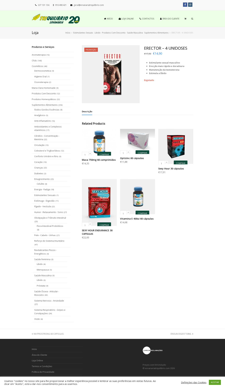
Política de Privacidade (43, 371)
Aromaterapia (39, 54)
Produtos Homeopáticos (44, 99)
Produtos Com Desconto (44, 93)
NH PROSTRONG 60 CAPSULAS (49, 333)
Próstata (41, 285)
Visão (37, 318)
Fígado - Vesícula (42, 206)
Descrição (87, 111)
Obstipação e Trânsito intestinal (50, 217)
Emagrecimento (42, 179)
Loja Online (37, 360)
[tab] (87, 111)
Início (67, 32)
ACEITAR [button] (215, 382)
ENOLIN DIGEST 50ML (181, 333)
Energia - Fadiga (42, 189)
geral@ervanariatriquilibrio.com (89, 5)
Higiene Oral (40, 76)
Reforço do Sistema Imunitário (49, 240)
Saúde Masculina (43, 275)
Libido (40, 264)
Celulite (40, 183)
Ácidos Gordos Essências (46, 109)
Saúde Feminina (42, 259)
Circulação (39, 145)
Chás (34, 60)
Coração (38, 162)
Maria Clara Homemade (44, 87)
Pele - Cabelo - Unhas (45, 235)
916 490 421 (61, 5)
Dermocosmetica (42, 70)
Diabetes (38, 173)
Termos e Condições (42, 366)
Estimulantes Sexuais (45, 195)
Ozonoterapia (41, 82)
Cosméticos (37, 66)
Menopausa (43, 269)
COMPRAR (104, 154)
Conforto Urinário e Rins (46, 156)
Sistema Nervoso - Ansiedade (49, 300)
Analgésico (39, 115)
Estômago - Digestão (44, 200)
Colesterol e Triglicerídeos (47, 150)
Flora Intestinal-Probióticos (50, 225)
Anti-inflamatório (42, 120)
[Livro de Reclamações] (152, 353)
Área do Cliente (39, 354)
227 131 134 (43, 5)
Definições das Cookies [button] (193, 382)
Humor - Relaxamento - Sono (48, 212)
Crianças (38, 167)
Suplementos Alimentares (45, 104)
